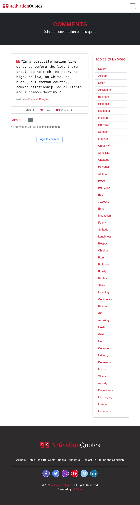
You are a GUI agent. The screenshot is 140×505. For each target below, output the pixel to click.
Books (62, 459)
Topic (31, 459)
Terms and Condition (111, 459)
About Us (74, 459)
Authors (21, 459)
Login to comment (49, 139)
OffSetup (78, 489)
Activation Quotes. (62, 485)
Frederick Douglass (38, 99)
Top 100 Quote (46, 459)
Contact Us (89, 459)
